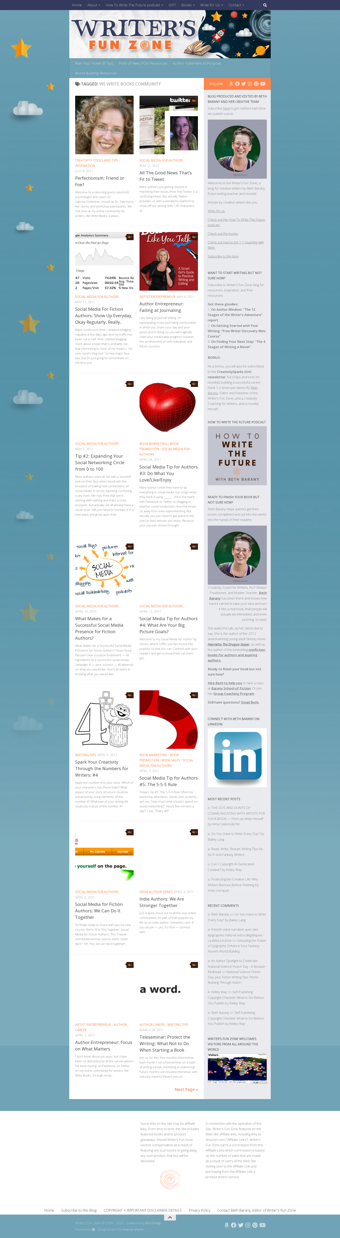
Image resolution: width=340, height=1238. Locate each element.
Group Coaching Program (233, 693)
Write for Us (210, 5)
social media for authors (161, 160)
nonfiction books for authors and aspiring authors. (236, 655)
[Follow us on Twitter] (243, 83)
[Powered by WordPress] (93, 1229)
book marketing (153, 443)
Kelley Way (219, 992)
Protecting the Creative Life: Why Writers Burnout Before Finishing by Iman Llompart (233, 884)
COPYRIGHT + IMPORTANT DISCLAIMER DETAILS (143, 1210)
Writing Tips (85, 755)
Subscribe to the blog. (223, 256)
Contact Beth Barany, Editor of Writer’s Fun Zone (256, 1210)
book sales (171, 760)
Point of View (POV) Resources (143, 63)
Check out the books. (223, 233)
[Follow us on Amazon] (231, 83)
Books (186, 5)
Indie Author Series (156, 892)
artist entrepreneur (157, 297)
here (226, 108)
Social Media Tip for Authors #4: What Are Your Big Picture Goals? (169, 624)
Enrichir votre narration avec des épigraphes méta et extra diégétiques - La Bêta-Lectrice (236, 935)
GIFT (172, 5)
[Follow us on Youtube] (262, 83)
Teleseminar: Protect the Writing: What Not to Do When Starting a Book (165, 1043)
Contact (235, 5)
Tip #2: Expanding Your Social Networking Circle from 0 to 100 (99, 462)
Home (77, 5)
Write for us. (216, 211)
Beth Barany (220, 914)
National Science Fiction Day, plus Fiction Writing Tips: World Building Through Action (234, 977)
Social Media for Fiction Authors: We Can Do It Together (99, 910)
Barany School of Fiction (231, 688)
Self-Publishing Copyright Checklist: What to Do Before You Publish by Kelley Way (236, 997)
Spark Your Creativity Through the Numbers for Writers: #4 (101, 768)
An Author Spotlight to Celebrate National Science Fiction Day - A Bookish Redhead (236, 966)
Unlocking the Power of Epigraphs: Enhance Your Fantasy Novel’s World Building (237, 945)
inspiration (85, 166)
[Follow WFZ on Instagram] (250, 83)
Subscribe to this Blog (79, 1210)
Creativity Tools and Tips (96, 160)
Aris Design (153, 1223)
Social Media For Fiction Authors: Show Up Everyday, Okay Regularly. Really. (103, 315)
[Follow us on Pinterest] (256, 83)
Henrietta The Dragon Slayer (228, 644)
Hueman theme (133, 1229)
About (92, 5)
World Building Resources (96, 73)
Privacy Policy (199, 1210)
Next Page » (186, 1089)
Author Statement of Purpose (197, 63)
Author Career (152, 1024)
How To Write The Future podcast (133, 5)
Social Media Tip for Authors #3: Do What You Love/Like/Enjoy (169, 473)
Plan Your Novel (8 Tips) (94, 63)
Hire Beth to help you (225, 683)
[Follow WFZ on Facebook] (237, 83)
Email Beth (250, 702)
